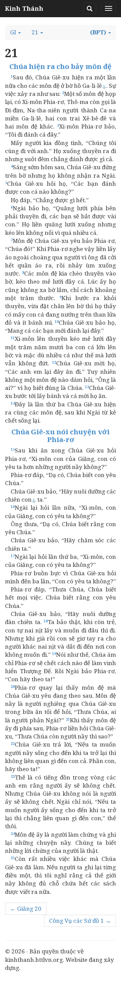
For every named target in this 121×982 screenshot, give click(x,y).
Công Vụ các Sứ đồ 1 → (80, 920)
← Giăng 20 (25, 908)
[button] (15, 32)
